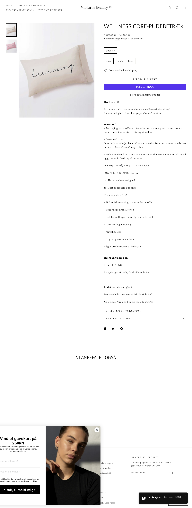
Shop (9, 5)
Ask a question (118, 318)
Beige (120, 60)
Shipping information (124, 311)
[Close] (185, 495)
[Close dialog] (108, 429)
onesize (110, 50)
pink (108, 60)
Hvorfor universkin (32, 5)
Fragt (117, 38)
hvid (130, 60)
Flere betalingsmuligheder (145, 94)
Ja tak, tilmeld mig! (30, 489)
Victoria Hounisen (50, 10)
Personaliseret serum (20, 10)
